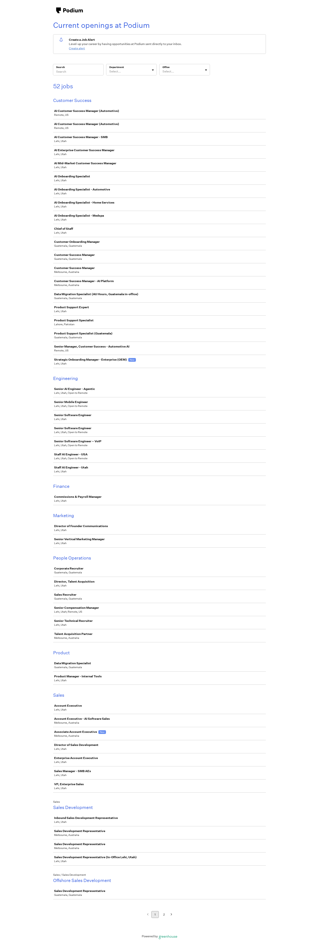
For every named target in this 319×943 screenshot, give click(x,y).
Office (166, 67)
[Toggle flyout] (153, 70)
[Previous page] (147, 914)
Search (60, 67)
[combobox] (109, 72)
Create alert (77, 48)
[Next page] (171, 914)
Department (116, 67)
